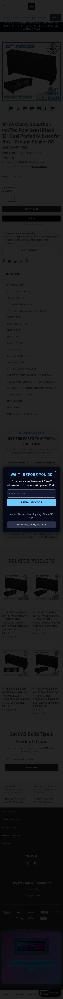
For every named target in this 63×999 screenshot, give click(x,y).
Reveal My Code (31, 502)
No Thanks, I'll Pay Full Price (31, 524)
